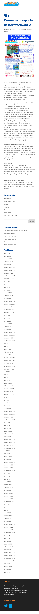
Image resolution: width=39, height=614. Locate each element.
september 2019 (9, 448)
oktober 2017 (8, 499)
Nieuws (6, 31)
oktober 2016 (8, 530)
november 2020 (9, 414)
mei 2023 (7, 346)
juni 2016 (7, 535)
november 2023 (9, 335)
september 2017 (9, 502)
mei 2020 (7, 425)
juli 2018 (7, 473)
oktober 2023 (8, 338)
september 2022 (9, 366)
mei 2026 (7, 253)
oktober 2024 (8, 307)
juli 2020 (7, 423)
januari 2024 (8, 329)
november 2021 (9, 389)
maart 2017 (8, 516)
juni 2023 (7, 343)
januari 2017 (8, 521)
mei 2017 (7, 510)
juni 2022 (7, 375)
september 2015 (9, 558)
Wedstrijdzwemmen (11, 215)
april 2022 (7, 380)
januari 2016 (8, 550)
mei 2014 (7, 572)
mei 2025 (7, 287)
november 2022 (9, 360)
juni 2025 (7, 284)
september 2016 (9, 533)
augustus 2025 (9, 279)
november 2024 (9, 304)
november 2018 (9, 465)
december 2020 (9, 411)
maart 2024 (8, 324)
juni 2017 (7, 507)
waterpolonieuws (10, 233)
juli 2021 (7, 397)
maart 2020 (8, 431)
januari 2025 (8, 298)
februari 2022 (8, 386)
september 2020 (9, 420)
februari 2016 (8, 547)
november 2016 (9, 527)
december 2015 (9, 552)
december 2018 (9, 462)
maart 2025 (8, 293)
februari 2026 (8, 262)
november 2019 (9, 442)
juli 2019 (7, 451)
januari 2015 (8, 569)
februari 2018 (8, 487)
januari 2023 (8, 355)
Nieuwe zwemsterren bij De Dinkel (15, 231)
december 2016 (9, 524)
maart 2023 (8, 349)
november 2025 (9, 270)
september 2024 (9, 310)
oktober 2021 (8, 391)
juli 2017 (7, 504)
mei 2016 (7, 538)
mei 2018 (7, 479)
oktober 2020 (8, 417)
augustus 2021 (9, 394)
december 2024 (9, 301)
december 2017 (9, 493)
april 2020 (7, 428)
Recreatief (7, 210)
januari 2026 (8, 264)
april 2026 (7, 256)
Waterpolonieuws (10, 236)
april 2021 (7, 406)
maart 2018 (8, 485)
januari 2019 (8, 459)
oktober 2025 (8, 273)
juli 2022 (7, 372)
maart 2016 (8, 544)
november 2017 (9, 496)
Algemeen (28, 29)
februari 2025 (8, 296)
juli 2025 (7, 281)
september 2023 (9, 341)
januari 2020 (8, 437)
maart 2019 (8, 456)
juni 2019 (7, 454)
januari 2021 (8, 408)
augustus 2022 (9, 369)
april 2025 (7, 290)
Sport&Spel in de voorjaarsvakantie (16, 242)
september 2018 (9, 470)
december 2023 (9, 332)
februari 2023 (8, 352)
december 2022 (9, 358)
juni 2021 (7, 400)
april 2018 (7, 482)
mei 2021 (7, 403)
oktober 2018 (8, 468)
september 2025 (9, 276)
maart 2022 (8, 383)
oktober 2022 (8, 363)
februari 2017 (8, 518)
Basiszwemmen (9, 201)
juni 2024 (7, 318)
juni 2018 (7, 476)
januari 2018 (8, 490)
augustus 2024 (9, 312)
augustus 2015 (9, 561)
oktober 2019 (8, 445)
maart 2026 (8, 259)
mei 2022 (7, 377)
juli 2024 (7, 315)
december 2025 (9, 267)
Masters (6, 204)
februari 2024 (8, 327)
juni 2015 (7, 564)
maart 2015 (8, 566)
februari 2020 (8, 434)
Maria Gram (10, 29)
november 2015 (9, 555)
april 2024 (7, 321)
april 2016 (7, 541)
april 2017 (7, 513)
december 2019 (9, 439)
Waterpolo (7, 213)
